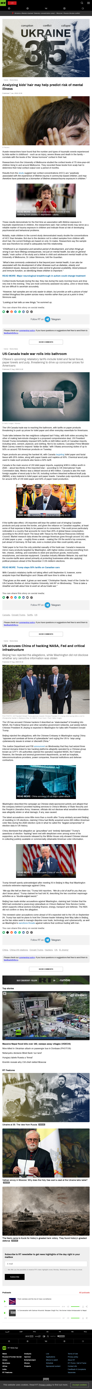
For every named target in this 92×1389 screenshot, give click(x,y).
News (4, 1354)
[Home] (3, 3)
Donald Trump (18, 615)
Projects (27, 1366)
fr (60, 1332)
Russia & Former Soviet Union (12, 1358)
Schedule (49, 1363)
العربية (7, 1332)
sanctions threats (27, 923)
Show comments (46, 342)
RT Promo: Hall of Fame (77, 1363)
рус (34, 1332)
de (47, 1332)
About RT (71, 1360)
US (35, 615)
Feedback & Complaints (77, 1369)
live (12, 3)
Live (47, 1354)
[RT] (29, 1336)
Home (6, 80)
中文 (85, 1332)
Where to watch (52, 1360)
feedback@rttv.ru (11, 333)
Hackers (49, 950)
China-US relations (19, 950)
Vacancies (71, 1372)
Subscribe (14, 1277)
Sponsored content (53, 1366)
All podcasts (84, 1293)
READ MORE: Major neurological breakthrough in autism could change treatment (44, 276)
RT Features (8, 1070)
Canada (6, 615)
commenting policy (27, 330)
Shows (27, 1363)
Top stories (8, 988)
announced (39, 746)
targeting (60, 454)
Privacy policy (73, 1357)
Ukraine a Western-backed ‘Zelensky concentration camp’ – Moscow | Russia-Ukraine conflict (47, 13)
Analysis (27, 1354)
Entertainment (30, 1360)
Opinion (27, 1357)
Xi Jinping (63, 950)
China (5, 950)
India (4, 1369)
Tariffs (30, 615)
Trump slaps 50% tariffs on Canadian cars (31, 567)
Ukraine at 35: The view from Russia (20, 1124)
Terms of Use (73, 1354)
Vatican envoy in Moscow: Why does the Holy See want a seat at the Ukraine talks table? (44, 1180)
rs (72, 1332)
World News (14, 80)
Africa (4, 1366)
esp (21, 1332)
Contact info (72, 1366)
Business (6, 1363)
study (21, 173)
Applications (50, 1357)
